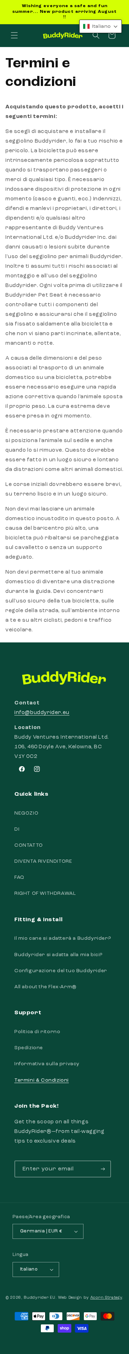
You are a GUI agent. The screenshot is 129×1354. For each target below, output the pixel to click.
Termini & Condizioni (41, 1080)
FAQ (19, 877)
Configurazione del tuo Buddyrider (60, 970)
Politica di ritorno (37, 1031)
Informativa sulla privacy (47, 1063)
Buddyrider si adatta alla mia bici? (58, 954)
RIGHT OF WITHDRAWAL (45, 893)
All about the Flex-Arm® (45, 986)
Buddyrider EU (39, 1298)
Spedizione (28, 1047)
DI (16, 829)
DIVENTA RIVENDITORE (43, 861)
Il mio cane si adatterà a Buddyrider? (62, 938)
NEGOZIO (26, 813)
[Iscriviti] (103, 1169)
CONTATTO (28, 845)
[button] (14, 35)
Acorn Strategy (106, 1298)
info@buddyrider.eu (42, 713)
